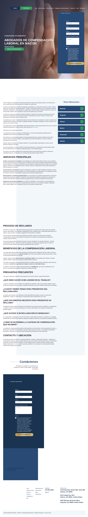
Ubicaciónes (72, 8)
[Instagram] (52, 494)
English (15, 8)
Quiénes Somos (41, 8)
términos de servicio (27, 431)
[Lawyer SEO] (80, 513)
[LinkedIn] (45, 494)
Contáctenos (82, 8)
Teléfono (68, 31)
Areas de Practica (50, 8)
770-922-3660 (26, 8)
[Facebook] (47, 494)
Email (67, 26)
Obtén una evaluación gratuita (14, 49)
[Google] (50, 494)
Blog (77, 8)
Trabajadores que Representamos (62, 8)
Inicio (36, 8)
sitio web (16, 344)
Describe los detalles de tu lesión (72, 36)
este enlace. (35, 127)
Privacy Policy (47, 512)
